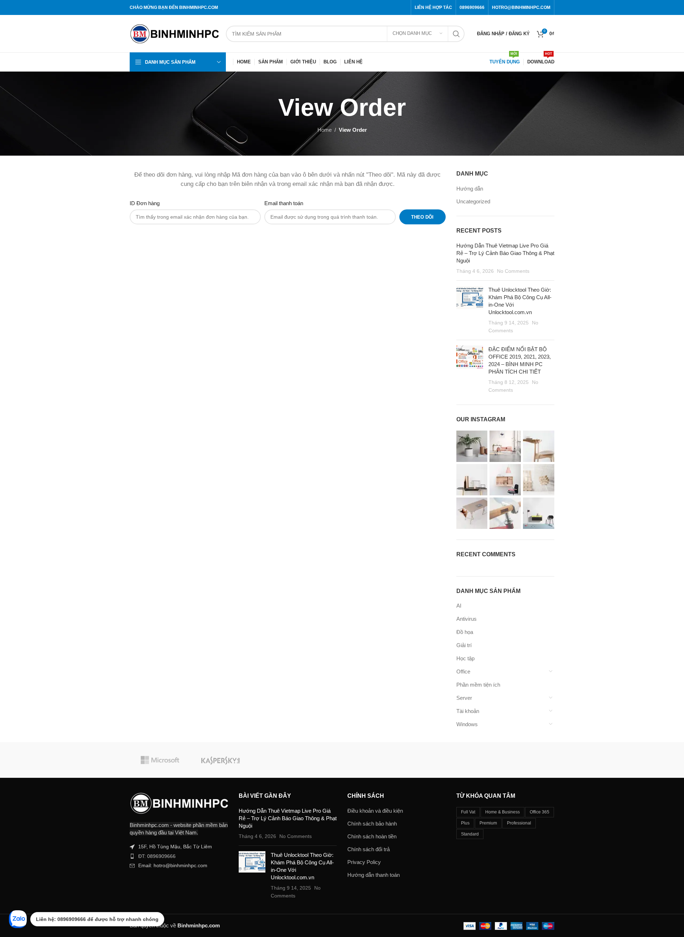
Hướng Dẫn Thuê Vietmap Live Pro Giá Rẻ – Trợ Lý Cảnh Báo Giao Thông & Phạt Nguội (505, 253)
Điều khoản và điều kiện (375, 811)
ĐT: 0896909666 (157, 856)
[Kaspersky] (220, 760)
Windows (467, 724)
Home (324, 130)
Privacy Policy (364, 862)
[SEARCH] (456, 34)
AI (458, 606)
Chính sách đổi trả (368, 849)
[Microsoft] (160, 760)
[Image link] (179, 803)
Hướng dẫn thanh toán (373, 875)
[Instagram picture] (472, 446)
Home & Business (502, 812)
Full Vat (468, 812)
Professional (519, 823)
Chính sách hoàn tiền (372, 836)
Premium (488, 823)
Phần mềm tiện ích (478, 685)
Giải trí (464, 645)
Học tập (465, 658)
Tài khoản (467, 711)
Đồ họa (464, 632)
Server (464, 698)
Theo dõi (422, 217)
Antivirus (466, 619)
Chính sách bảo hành (372, 824)
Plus (465, 823)
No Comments (513, 271)
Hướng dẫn (469, 189)
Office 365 (539, 812)
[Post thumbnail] (469, 310)
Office (463, 671)
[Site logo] (174, 33)
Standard (470, 834)
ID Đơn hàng (145, 203)
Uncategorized (473, 201)
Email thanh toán (283, 203)
